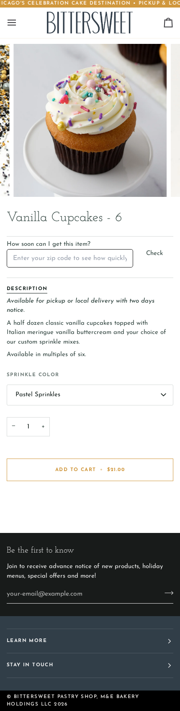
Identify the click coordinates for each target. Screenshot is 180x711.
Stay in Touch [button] (30, 665)
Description (27, 288)
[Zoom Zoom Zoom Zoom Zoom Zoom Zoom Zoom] (90, 120)
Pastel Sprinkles (37, 395)
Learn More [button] (27, 640)
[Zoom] (29, 181)
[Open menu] (19, 23)
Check (154, 253)
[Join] (166, 592)
